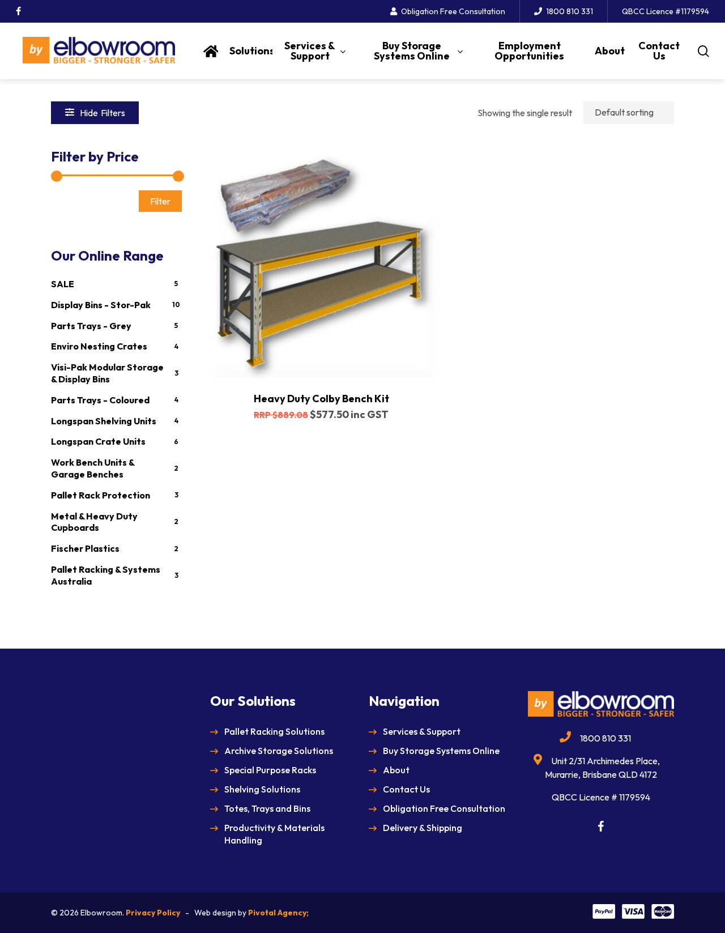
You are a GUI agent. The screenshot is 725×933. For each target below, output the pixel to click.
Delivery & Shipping (422, 827)
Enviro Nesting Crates (99, 346)
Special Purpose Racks (270, 770)
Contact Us (406, 789)
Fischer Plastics (85, 548)
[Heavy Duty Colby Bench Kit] (321, 263)
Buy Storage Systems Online (441, 750)
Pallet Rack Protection (100, 495)
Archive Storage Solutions (278, 750)
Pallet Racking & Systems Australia (105, 575)
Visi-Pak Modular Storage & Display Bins (107, 373)
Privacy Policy (153, 913)
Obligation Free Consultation (444, 808)
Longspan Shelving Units (103, 421)
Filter (160, 201)
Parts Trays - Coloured (100, 400)
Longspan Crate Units (98, 441)
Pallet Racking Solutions (274, 731)
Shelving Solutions (262, 789)
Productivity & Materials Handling (274, 834)
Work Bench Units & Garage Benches (92, 468)
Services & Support (421, 731)
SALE (62, 283)
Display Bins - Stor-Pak (101, 304)
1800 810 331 (605, 738)
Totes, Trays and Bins (267, 808)
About (396, 770)
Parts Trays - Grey (91, 325)
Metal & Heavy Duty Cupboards (94, 522)
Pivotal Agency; (278, 913)
